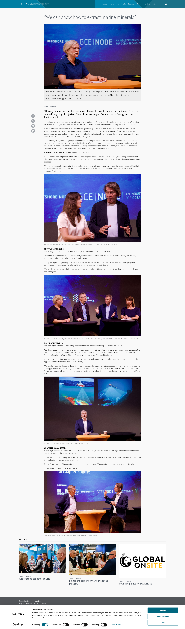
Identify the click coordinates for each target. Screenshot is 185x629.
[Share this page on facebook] (33, 116)
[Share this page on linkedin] (33, 131)
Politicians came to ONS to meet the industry (88, 582)
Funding (147, 4)
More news (23, 540)
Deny (163, 623)
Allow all (163, 610)
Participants (121, 4)
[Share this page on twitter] (33, 126)
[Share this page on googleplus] (33, 121)
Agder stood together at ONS (34, 578)
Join (154, 4)
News (139, 4)
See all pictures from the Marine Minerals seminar (70, 152)
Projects (131, 4)
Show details (116, 625)
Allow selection (163, 616)
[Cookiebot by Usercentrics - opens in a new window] (18, 624)
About (104, 4)
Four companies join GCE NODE (135, 583)
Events (111, 4)
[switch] (66, 624)
